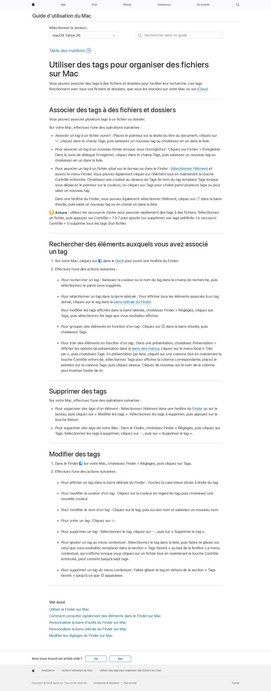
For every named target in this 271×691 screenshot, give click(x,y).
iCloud (202, 89)
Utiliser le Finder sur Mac (69, 609)
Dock (119, 261)
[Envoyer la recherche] (140, 35)
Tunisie (235, 682)
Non (120, 658)
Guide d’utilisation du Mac (61, 16)
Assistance (48, 670)
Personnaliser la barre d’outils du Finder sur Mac (88, 622)
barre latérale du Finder (132, 302)
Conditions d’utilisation (106, 682)
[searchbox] (179, 35)
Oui (96, 658)
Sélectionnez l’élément (189, 168)
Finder (197, 408)
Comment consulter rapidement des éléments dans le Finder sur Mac (105, 616)
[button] (237, 4)
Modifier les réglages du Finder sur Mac (81, 635)
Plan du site (130, 682)
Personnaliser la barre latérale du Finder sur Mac (88, 629)
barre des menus (145, 348)
